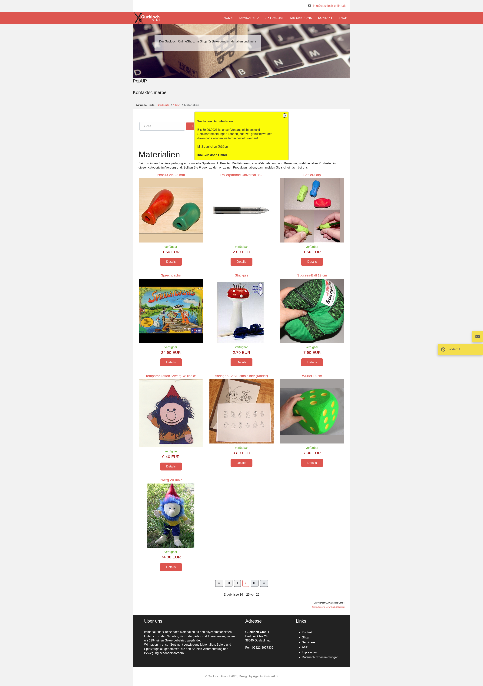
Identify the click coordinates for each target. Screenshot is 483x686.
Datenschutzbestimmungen (320, 657)
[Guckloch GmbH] (146, 18)
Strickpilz (241, 275)
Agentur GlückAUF (265, 676)
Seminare (308, 642)
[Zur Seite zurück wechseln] (228, 583)
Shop (305, 637)
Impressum (309, 652)
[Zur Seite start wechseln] (219, 583)
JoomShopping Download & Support (328, 607)
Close (285, 115)
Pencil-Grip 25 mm (171, 175)
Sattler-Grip (312, 175)
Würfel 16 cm (312, 376)
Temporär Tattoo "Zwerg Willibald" (170, 376)
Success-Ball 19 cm (312, 275)
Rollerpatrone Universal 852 (241, 175)
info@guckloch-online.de (329, 5)
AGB (305, 647)
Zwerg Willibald (170, 480)
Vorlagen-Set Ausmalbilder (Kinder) (241, 376)
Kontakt (307, 632)
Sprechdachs (171, 275)
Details (171, 261)
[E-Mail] (477, 336)
